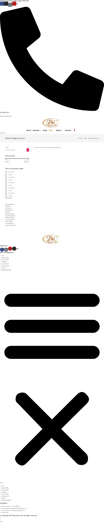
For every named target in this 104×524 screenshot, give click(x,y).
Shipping (4, 261)
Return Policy (5, 259)
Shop (45, 130)
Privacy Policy (5, 257)
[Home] (76, 138)
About (58, 130)
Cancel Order (5, 264)
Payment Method (6, 270)
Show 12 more (8, 198)
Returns (4, 268)
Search (6, 147)
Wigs (50, 130)
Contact (68, 130)
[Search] (28, 150)
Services (36, 130)
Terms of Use (5, 266)
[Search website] (77, 130)
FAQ (3, 255)
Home (28, 130)
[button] (6, 116)
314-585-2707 (4, 112)
